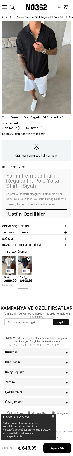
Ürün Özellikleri (14, 167)
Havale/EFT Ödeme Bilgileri (21, 245)
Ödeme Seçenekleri (15, 226)
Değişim (7, 239)
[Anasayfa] (6, 17)
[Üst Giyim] (10, 17)
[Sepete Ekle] (10, 275)
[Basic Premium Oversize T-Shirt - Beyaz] (9, 265)
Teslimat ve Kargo (16, 232)
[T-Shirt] (14, 17)
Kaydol (61, 322)
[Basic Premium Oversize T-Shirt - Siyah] (25, 265)
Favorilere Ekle (12, 259)
